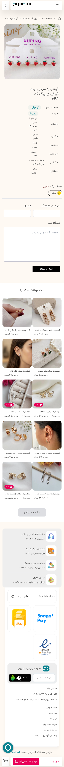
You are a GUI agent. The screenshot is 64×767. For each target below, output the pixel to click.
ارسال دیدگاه (46, 269)
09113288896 (39, 694)
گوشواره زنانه (11, 18)
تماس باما (52, 713)
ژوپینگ (32, 113)
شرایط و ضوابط (50, 729)
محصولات (47, 18)
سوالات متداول (50, 724)
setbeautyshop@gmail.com (29, 699)
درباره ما (53, 718)
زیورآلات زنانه (30, 18)
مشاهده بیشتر (32, 512)
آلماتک (16, 752)
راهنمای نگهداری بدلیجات (46, 735)
